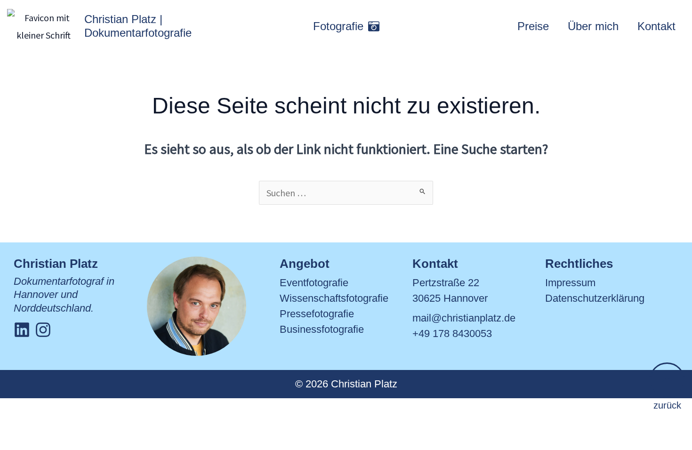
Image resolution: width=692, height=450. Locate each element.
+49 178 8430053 (452, 333)
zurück (667, 405)
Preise (533, 26)
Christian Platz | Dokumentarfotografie (138, 26)
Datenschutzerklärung (594, 298)
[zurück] (667, 380)
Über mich (593, 26)
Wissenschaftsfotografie (334, 298)
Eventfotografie (314, 283)
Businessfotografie (322, 329)
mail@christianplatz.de (463, 318)
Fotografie (338, 26)
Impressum (570, 283)
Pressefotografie (317, 314)
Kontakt (656, 26)
